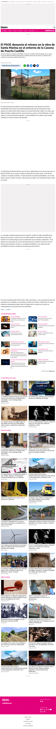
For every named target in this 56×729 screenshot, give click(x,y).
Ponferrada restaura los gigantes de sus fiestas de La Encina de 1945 (12, 620)
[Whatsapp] (24, 65)
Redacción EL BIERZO (33, 673)
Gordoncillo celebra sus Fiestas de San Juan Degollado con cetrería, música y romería (42, 522)
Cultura (15, 30)
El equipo (28, 719)
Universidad (31, 30)
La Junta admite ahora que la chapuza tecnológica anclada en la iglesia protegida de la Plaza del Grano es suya (41, 570)
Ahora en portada (6, 430)
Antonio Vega (4, 479)
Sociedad (20, 30)
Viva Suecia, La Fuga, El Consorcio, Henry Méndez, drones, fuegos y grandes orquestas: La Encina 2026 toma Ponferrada (41, 669)
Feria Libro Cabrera (44, 1)
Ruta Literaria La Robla (28, 1)
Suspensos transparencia (20, 1)
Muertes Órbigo (12, 1)
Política (10, 30)
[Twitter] (34, 65)
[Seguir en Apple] (42, 701)
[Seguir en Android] (40, 701)
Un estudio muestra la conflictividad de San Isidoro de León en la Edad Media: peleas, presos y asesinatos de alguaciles (13, 423)
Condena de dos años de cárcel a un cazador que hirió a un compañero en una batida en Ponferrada (41, 620)
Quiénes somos (28, 717)
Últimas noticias (5, 577)
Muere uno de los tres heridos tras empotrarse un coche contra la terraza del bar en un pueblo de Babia (41, 450)
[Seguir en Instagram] (48, 709)
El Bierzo (38, 30)
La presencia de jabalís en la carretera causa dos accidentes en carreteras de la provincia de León (13, 523)
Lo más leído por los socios (8, 378)
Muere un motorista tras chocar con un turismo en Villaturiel (13, 498)
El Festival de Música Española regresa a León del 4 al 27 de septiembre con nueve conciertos (41, 644)
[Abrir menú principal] (54, 27)
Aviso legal (28, 723)
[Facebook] (28, 65)
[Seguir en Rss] (44, 711)
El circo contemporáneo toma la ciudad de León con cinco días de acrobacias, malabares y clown (42, 423)
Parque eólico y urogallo (36, 1)
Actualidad (4, 30)
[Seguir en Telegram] (46, 709)
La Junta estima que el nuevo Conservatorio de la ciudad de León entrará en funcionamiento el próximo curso (42, 475)
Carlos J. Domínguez (33, 573)
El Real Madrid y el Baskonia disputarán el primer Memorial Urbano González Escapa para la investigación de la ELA (14, 597)
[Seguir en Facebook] (44, 709)
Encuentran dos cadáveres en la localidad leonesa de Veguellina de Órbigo (41, 397)
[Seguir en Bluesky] (41, 709)
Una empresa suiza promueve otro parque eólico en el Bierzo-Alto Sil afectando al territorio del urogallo (13, 546)
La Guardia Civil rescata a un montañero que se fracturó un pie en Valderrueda (13, 643)
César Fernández (4, 573)
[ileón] (9, 700)
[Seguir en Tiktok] (41, 711)
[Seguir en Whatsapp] (42, 711)
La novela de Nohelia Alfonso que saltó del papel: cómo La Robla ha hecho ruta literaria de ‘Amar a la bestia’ (13, 570)
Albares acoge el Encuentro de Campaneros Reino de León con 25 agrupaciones (39, 597)
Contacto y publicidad (28, 725)
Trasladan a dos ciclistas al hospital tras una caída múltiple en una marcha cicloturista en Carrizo (40, 499)
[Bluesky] (31, 65)
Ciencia (25, 30)
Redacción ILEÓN (5, 403)
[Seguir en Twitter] (43, 709)
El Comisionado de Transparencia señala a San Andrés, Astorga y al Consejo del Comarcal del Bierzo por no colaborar (13, 475)
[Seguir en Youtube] (51, 709)
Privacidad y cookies (28, 721)
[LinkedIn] (37, 65)
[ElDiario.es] (49, 30)
